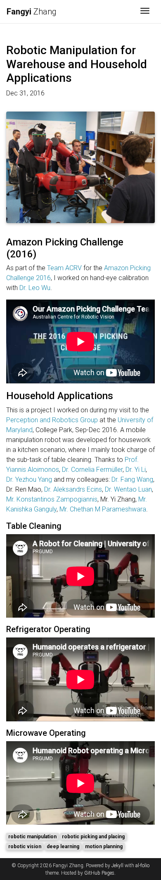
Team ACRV (64, 268)
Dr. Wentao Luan (128, 489)
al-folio (142, 865)
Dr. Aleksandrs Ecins (73, 489)
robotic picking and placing (93, 837)
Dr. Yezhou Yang (29, 479)
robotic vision (24, 846)
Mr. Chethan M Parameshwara (102, 509)
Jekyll (117, 865)
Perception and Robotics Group (52, 420)
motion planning (104, 846)
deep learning (63, 846)
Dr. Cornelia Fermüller (92, 469)
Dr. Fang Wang (132, 479)
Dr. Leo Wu (34, 288)
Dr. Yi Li (135, 469)
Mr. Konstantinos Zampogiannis (51, 499)
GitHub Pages (99, 873)
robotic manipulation (32, 837)
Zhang (32, 12)
